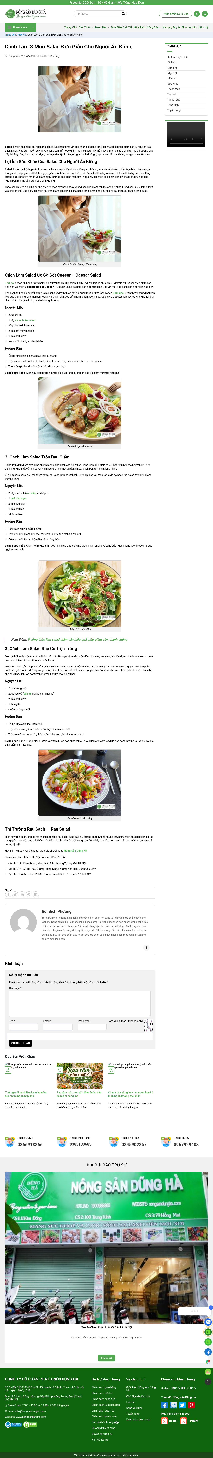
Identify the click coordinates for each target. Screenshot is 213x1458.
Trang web (84, 1021)
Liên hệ (130, 1402)
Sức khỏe (172, 83)
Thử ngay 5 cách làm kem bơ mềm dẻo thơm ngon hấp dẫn (26, 1094)
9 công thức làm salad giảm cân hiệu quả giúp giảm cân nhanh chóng (77, 639)
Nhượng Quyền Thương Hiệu (180, 27)
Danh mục (101, 27)
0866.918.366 (183, 1388)
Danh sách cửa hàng (137, 1419)
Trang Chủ (70, 27)
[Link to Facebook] (164, 1404)
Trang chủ (10, 34)
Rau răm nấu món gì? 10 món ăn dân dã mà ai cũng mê (79, 1094)
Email (47, 1021)
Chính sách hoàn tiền (103, 1399)
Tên (12, 1021)
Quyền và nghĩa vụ (102, 1433)
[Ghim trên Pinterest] (29, 894)
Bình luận (15, 988)
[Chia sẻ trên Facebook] (8, 894)
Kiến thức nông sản (146, 27)
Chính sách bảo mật (103, 1410)
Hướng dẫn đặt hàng (103, 1428)
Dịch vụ (171, 62)
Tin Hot (171, 94)
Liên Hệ (203, 27)
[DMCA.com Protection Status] (30, 1424)
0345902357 (134, 1144)
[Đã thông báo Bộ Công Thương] (13, 1424)
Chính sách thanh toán (104, 1416)
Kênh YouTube (134, 1408)
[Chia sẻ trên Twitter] (15, 894)
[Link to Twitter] (182, 1404)
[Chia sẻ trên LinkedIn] (36, 894)
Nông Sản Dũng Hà (75, 850)
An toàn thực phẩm (178, 57)
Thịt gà (9, 283)
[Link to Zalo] (173, 1404)
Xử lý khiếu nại (100, 1439)
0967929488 (186, 1144)
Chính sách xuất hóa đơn (106, 1404)
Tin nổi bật (173, 99)
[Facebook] (146, 948)
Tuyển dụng (174, 110)
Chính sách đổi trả (102, 1393)
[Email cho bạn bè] (22, 894)
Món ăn (22, 34)
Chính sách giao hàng (104, 1387)
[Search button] (123, 13)
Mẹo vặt (172, 73)
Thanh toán (173, 89)
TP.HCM (193, 1420)
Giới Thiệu (85, 27)
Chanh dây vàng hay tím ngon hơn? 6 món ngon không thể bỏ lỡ (130, 1094)
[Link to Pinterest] (191, 1404)
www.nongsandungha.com (31, 1416)
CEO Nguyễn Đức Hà (138, 1396)
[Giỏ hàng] (205, 14)
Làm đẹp (172, 67)
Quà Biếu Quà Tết (121, 27)
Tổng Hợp (173, 105)
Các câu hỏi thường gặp (105, 1422)
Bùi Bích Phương (49, 56)
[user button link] (197, 14)
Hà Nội (173, 1420)
